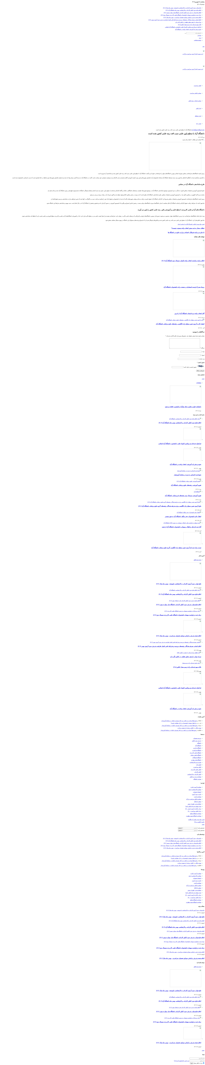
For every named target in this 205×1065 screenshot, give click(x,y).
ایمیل (202, 355)
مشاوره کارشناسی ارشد (195, 789)
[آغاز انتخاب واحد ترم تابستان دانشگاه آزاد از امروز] (188, 309)
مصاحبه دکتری (197, 796)
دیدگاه (202, 348)
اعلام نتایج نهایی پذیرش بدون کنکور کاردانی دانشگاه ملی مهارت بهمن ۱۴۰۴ (182, 12)
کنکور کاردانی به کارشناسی (194, 774)
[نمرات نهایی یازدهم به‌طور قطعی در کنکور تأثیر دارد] (189, 652)
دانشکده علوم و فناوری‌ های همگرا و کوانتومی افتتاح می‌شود (183, 407)
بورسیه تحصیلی (197, 738)
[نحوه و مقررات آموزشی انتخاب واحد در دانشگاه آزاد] (192, 460)
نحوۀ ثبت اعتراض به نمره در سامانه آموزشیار (187, 475)
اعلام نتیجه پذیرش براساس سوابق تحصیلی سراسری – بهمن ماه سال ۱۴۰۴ (182, 17)
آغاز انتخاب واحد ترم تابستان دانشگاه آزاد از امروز (189, 313)
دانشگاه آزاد (195, 130)
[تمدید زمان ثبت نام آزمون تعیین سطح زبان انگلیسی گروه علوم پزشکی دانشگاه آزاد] (192, 543)
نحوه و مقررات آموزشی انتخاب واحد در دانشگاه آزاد (188, 29)
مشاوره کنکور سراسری (195, 93)
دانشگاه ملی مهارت (196, 760)
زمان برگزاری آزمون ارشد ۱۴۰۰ (193, 808)
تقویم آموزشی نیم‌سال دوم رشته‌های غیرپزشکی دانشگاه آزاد (183, 495)
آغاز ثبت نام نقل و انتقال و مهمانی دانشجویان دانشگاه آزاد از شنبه (181, 527)
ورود (192, 1063)
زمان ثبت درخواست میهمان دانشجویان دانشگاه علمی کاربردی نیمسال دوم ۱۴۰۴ (181, 15)
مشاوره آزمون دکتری (196, 787)
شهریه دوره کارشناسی (195, 762)
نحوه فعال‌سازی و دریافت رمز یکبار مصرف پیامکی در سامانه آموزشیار (179, 720)
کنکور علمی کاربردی (196, 769)
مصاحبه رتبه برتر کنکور (195, 776)
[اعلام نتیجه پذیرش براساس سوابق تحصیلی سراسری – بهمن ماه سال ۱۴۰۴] (192, 632)
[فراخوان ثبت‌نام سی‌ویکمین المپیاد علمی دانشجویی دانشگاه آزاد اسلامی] (192, 439)
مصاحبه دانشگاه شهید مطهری (193, 816)
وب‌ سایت (201, 359)
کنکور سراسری (197, 85)
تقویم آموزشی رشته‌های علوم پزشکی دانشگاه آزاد (186, 485)
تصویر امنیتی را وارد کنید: (190, 367)
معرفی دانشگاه (197, 779)
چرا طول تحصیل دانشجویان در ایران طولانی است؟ (184, 723)
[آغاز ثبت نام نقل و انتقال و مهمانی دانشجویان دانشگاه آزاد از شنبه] (182, 523)
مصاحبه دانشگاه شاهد (195, 813)
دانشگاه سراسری (196, 750)
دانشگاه (200, 130)
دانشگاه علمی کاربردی (195, 752)
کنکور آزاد (198, 764)
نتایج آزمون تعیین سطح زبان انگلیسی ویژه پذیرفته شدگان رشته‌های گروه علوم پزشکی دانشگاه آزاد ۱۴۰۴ (169, 506)
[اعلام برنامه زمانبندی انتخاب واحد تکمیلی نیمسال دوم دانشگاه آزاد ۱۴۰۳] (188, 256)
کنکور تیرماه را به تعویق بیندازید (185, 728)
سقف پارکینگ (197, 801)
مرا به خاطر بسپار (198, 1063)
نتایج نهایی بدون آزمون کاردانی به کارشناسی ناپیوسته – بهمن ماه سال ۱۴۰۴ (182, 7)
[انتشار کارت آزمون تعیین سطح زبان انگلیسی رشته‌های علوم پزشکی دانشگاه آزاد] (185, 320)
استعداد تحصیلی (197, 792)
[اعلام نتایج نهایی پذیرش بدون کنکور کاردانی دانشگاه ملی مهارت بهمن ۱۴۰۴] (185, 600)
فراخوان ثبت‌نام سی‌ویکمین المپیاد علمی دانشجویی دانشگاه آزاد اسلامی (183, 27)
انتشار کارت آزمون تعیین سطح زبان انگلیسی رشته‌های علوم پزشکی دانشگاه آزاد (180, 324)
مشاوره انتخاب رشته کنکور (194, 100)
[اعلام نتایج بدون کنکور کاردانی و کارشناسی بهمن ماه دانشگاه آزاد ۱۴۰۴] (185, 418)
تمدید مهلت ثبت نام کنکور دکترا (193, 806)
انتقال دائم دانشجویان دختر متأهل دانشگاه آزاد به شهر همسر (183, 516)
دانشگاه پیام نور (197, 748)
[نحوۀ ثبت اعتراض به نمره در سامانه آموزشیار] (189, 470)
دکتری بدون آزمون (196, 794)
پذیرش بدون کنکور (196, 740)
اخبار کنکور (198, 108)
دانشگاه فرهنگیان (196, 757)
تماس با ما (198, 123)
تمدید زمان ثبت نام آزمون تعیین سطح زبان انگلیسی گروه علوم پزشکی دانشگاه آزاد (176, 548)
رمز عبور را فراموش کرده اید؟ (181, 1060)
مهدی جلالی (198, 728)
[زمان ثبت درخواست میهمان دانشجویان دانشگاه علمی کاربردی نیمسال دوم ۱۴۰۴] (182, 611)
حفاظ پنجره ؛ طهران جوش (194, 804)
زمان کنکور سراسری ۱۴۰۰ (194, 811)
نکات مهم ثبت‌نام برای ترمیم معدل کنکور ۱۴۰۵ (189, 24)
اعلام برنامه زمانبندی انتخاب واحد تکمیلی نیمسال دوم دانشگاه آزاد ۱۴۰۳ (182, 260)
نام (203, 351)
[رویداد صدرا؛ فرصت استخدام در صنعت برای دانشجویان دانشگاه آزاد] (188, 283)
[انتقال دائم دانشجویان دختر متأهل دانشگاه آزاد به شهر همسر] (189, 512)
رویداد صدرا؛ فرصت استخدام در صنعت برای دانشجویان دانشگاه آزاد (184, 287)
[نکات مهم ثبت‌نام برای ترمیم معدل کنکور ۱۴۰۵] (191, 663)
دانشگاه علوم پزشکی (195, 755)
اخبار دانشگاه (198, 116)
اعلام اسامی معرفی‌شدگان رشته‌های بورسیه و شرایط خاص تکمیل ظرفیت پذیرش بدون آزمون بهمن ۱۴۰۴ (174, 19)
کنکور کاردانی (197, 772)
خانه (203, 130)
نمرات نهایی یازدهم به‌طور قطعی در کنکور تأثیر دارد (188, 22)
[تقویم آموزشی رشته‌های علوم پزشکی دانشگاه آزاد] (189, 481)
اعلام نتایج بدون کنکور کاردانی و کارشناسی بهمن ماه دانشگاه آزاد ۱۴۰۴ (183, 10)
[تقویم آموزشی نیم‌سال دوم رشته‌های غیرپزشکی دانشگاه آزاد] (197, 491)
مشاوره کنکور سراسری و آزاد (193, 799)
